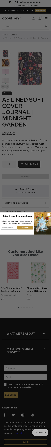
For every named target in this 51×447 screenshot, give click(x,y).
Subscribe (25, 227)
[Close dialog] (48, 214)
